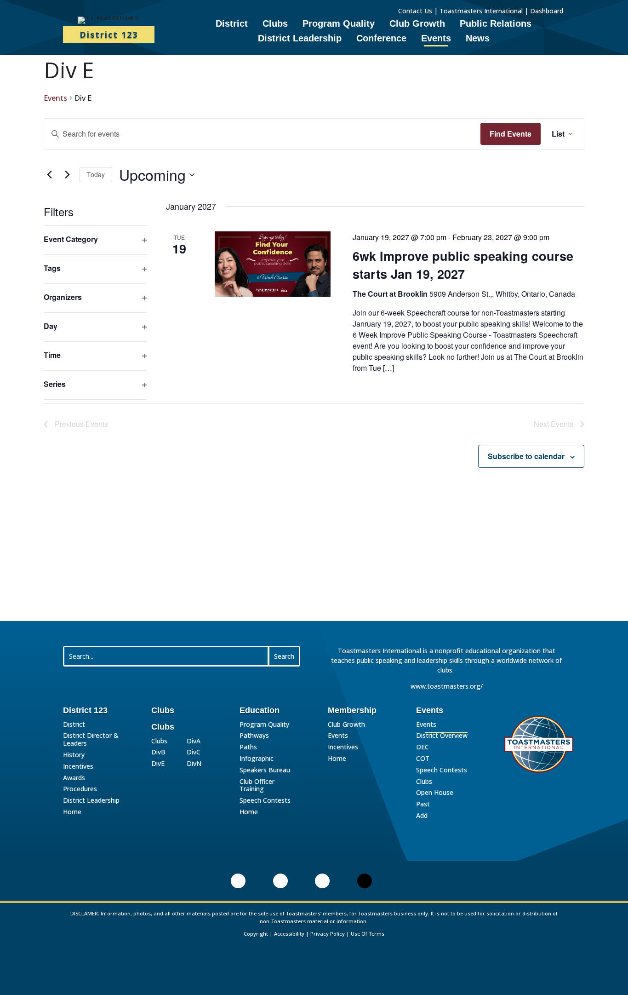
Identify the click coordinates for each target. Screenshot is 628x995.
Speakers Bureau (265, 770)
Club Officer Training (257, 786)
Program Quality (339, 24)
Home (72, 812)
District (232, 24)
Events (436, 39)
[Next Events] (67, 174)
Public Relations (495, 24)
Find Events (510, 133)
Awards (74, 778)
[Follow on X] (364, 881)
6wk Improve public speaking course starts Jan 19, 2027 (463, 264)
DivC (193, 752)
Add (422, 816)
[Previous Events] (49, 174)
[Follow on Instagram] (322, 881)
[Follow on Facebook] (280, 881)
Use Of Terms (367, 933)
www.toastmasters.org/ (447, 686)
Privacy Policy (327, 933)
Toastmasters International (481, 10)
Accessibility (289, 933)
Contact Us (415, 10)
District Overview (442, 736)
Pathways (254, 736)
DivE (158, 764)
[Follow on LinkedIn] (238, 881)
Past (423, 804)
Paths (248, 747)
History (74, 755)
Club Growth (417, 24)
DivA (193, 741)
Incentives (78, 767)
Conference (381, 39)
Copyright (256, 933)
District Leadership (300, 39)
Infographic (257, 759)
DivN (194, 764)
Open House (434, 793)
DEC (422, 747)
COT (422, 759)
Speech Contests (265, 801)
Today (96, 174)
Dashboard (547, 10)
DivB (158, 752)
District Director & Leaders (91, 740)
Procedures (80, 789)
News (478, 39)
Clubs (275, 24)
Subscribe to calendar (526, 456)
